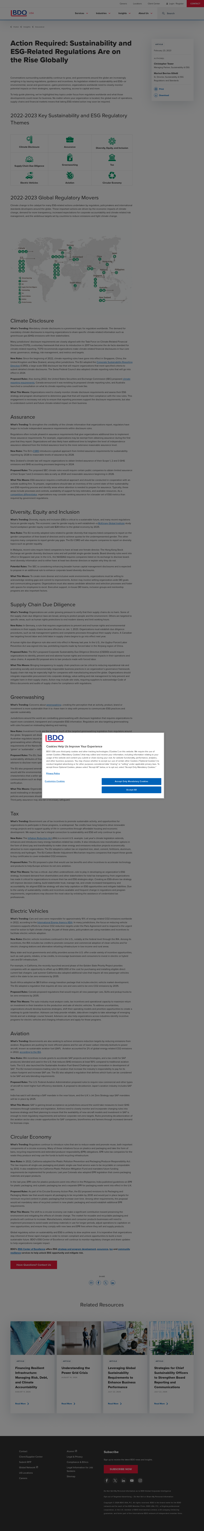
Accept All (131, 789)
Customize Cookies (55, 781)
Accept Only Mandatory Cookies (131, 781)
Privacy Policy (53, 773)
